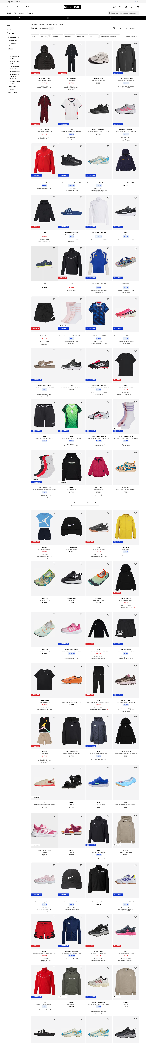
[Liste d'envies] (132, 7)
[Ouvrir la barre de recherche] (109, 13)
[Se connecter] (120, 7)
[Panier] (138, 7)
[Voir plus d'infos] (44, 89)
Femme (10, 7)
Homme (20, 7)
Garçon (41, 24)
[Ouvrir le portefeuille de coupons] (114, 7)
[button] (117, 28)
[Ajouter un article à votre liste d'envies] (54, 44)
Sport (61, 24)
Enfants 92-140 (51, 24)
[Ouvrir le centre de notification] (126, 7)
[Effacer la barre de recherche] (137, 13)
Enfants (29, 7)
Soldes (43, 36)
